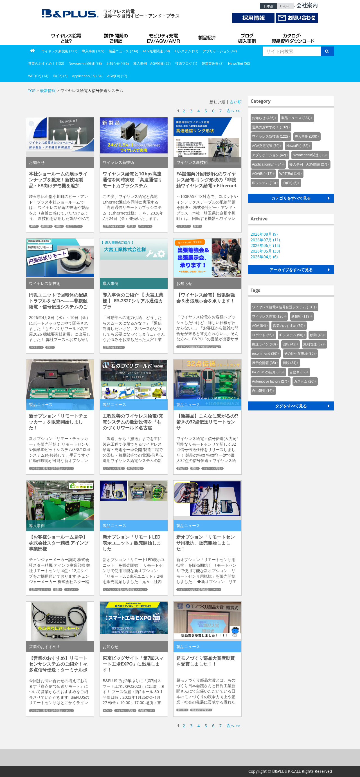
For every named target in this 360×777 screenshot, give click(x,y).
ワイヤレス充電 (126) (268, 316)
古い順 (236, 101)
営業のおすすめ (113, 226)
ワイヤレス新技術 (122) (59, 51)
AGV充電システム (164, 36)
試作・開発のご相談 (117, 36)
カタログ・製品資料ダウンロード (292, 36)
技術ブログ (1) (186, 63)
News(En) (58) (239, 63)
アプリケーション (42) (220, 51)
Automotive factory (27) (269, 381)
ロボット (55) (262, 335)
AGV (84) (259, 326)
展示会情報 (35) (264, 363)
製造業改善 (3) (213, 63)
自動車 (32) (298, 372)
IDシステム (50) (291, 335)
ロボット (144, 226)
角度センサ (146, 710)
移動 (58, 226)
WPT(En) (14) (38, 75)
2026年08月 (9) (264, 234)
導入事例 (247, 36)
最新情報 (48, 90)
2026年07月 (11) (265, 239)
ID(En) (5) (60, 75)
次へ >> (233, 110)
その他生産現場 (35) (299, 354)
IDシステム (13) (186, 51)
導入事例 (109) (93, 51)
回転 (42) (289, 344)
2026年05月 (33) (265, 251)
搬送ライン (73, 226)
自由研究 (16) (262, 391)
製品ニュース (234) (123, 51)
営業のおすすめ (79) (288, 326)
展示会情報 (134, 468)
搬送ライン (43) (264, 344)
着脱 (130, 226)
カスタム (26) (304, 381)
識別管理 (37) (313, 344)
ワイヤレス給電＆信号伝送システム (198, 346)
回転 (196, 226)
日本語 (268, 6)
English (285, 6)
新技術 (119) (300, 316)
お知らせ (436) (117, 63)
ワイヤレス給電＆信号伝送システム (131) (283, 307)
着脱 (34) (289, 363)
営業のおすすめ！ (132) (46, 63)
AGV (33, 226)
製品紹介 (208, 36)
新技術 (46, 226)
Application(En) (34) (87, 75)
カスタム (183, 226)
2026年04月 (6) (264, 256)
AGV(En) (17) (117, 75)
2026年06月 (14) (265, 245)
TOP (31, 90)
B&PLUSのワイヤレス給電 (67, 36)
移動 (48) (317, 335)
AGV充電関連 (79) (156, 51)
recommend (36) (264, 354)
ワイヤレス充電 (113, 468)
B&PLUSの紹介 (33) (267, 372)
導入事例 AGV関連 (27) (152, 63)
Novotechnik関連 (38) (85, 63)
